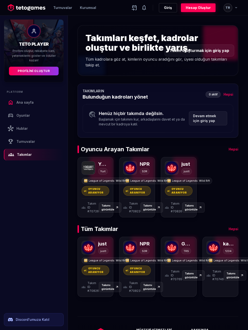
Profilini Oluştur (34, 71)
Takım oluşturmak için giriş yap (199, 50)
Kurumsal (88, 8)
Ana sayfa (21, 102)
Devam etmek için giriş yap (204, 118)
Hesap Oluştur (198, 8)
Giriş (168, 8)
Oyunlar (19, 115)
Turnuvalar (62, 8)
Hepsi (228, 94)
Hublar (18, 128)
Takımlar (20, 154)
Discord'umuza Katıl (32, 319)
